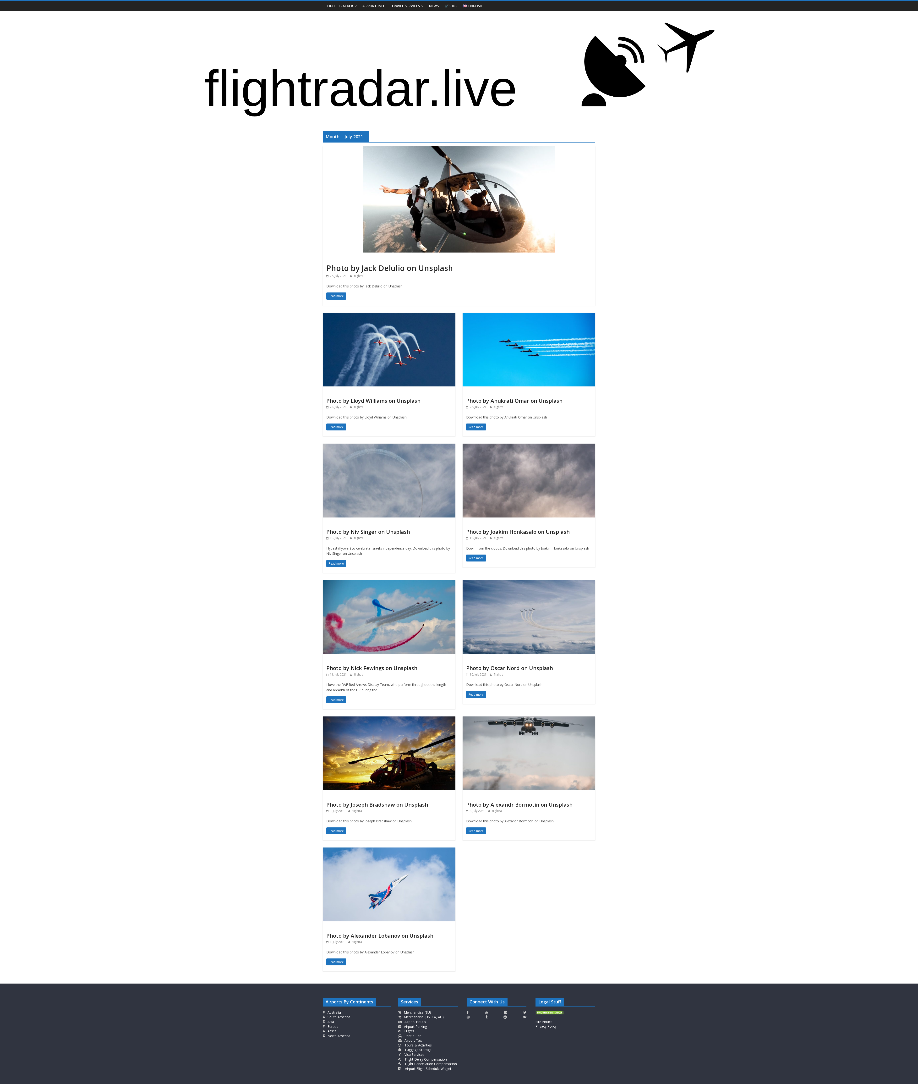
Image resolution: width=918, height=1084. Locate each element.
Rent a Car (412, 1036)
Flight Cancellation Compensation (430, 1064)
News (434, 6)
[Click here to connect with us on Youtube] (486, 1012)
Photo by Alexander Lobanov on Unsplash (379, 935)
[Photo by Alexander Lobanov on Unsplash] (389, 850)
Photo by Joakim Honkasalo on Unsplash (518, 531)
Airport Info (374, 6)
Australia (334, 1012)
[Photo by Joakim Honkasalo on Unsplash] (529, 446)
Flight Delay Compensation (425, 1059)
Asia (330, 1021)
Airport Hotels (415, 1021)
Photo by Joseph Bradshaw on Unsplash (377, 804)
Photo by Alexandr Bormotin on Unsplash (519, 804)
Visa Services (414, 1054)
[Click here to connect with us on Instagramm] (468, 1017)
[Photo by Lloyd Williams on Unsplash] (389, 315)
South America (338, 1017)
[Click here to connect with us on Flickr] (505, 1012)
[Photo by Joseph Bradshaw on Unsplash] (389, 719)
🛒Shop (450, 6)
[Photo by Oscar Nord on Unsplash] (529, 583)
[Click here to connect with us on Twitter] (524, 1012)
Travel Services (405, 6)
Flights (408, 1031)
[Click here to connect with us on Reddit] (505, 1017)
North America (338, 1036)
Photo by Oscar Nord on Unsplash (509, 667)
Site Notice (544, 1021)
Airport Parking (415, 1026)
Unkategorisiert (339, 259)
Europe (333, 1026)
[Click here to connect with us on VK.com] (524, 1017)
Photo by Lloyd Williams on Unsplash (373, 400)
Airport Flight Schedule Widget (427, 1068)
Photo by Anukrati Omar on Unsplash (514, 400)
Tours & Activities (418, 1045)
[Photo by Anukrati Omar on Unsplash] (529, 315)
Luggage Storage (418, 1049)
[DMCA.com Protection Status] (550, 1012)
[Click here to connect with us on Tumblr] (486, 1017)
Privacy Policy (546, 1026)
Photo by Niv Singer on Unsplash (368, 531)
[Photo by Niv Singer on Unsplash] (389, 446)
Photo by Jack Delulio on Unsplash (389, 268)
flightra (359, 276)
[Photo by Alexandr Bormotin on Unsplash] (529, 719)
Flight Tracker (339, 6)
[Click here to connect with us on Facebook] (468, 1012)
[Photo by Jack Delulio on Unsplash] (459, 149)
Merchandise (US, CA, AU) (423, 1017)
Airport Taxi (413, 1040)
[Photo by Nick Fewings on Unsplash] (389, 583)
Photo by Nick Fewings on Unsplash (371, 667)
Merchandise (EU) (417, 1012)
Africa (331, 1031)
